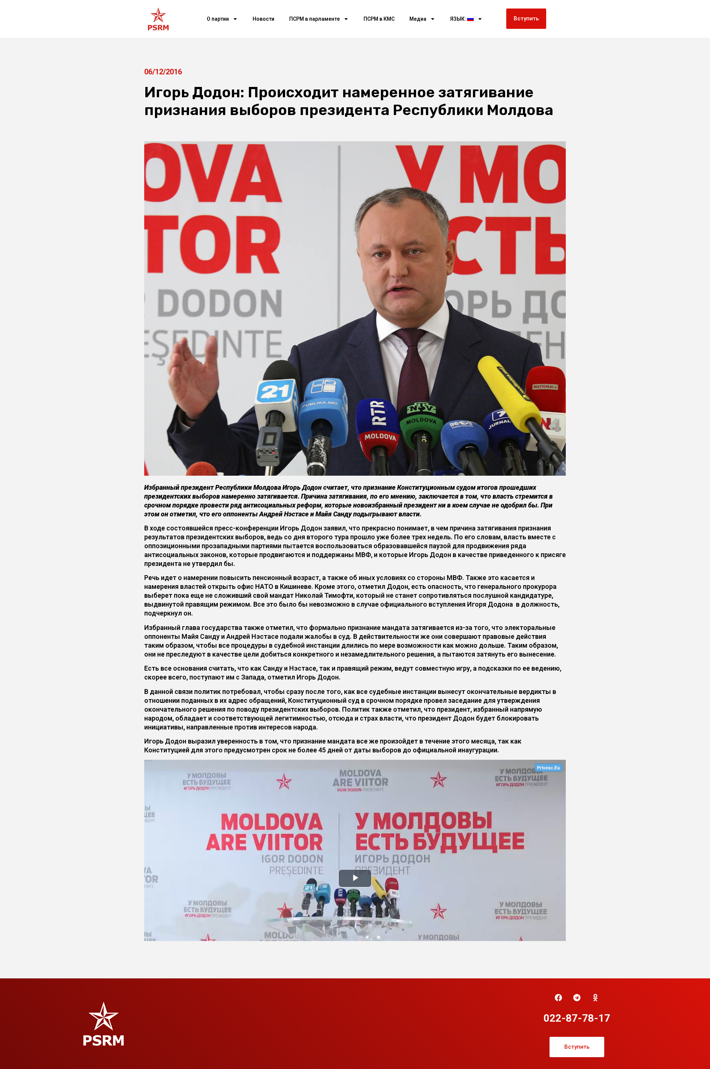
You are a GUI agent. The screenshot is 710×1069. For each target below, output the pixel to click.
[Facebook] (558, 997)
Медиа (417, 19)
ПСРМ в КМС (379, 19)
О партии (218, 19)
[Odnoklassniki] (595, 997)
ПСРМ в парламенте (314, 19)
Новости (263, 19)
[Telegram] (576, 997)
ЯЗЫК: (458, 19)
